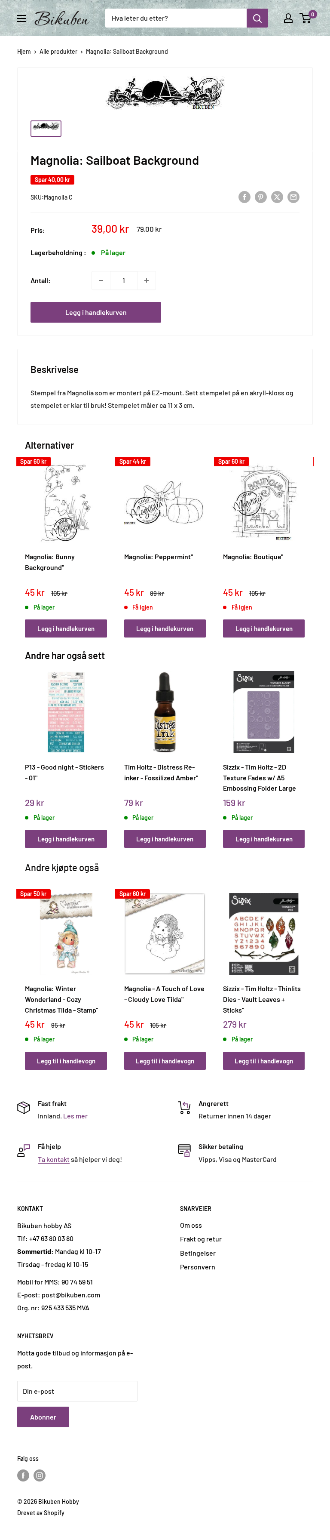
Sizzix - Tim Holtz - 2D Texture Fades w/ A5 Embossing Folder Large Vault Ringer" (259, 777)
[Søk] (257, 18)
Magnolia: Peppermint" (158, 556)
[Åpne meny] (21, 18)
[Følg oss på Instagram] (40, 1475)
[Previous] (27, 540)
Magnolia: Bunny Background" (50, 561)
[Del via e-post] (293, 196)
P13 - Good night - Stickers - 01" (64, 772)
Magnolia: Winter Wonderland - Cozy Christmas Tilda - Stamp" (61, 998)
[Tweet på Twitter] (277, 196)
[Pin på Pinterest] (261, 196)
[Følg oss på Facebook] (23, 1475)
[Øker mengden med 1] (147, 280)
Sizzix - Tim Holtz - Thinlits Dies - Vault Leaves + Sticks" (262, 998)
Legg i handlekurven (96, 312)
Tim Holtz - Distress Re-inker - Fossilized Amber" (161, 772)
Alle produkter (58, 51)
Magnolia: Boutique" (253, 556)
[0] (305, 18)
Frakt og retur (201, 1239)
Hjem (24, 51)
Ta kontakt (54, 1159)
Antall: (41, 280)
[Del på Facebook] (244, 196)
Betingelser (198, 1253)
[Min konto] (288, 18)
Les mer (75, 1116)
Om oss (191, 1225)
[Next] (302, 540)
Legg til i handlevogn (66, 1061)
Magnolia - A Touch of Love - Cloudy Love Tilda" (164, 993)
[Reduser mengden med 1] (101, 280)
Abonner (43, 1417)
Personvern (197, 1267)
